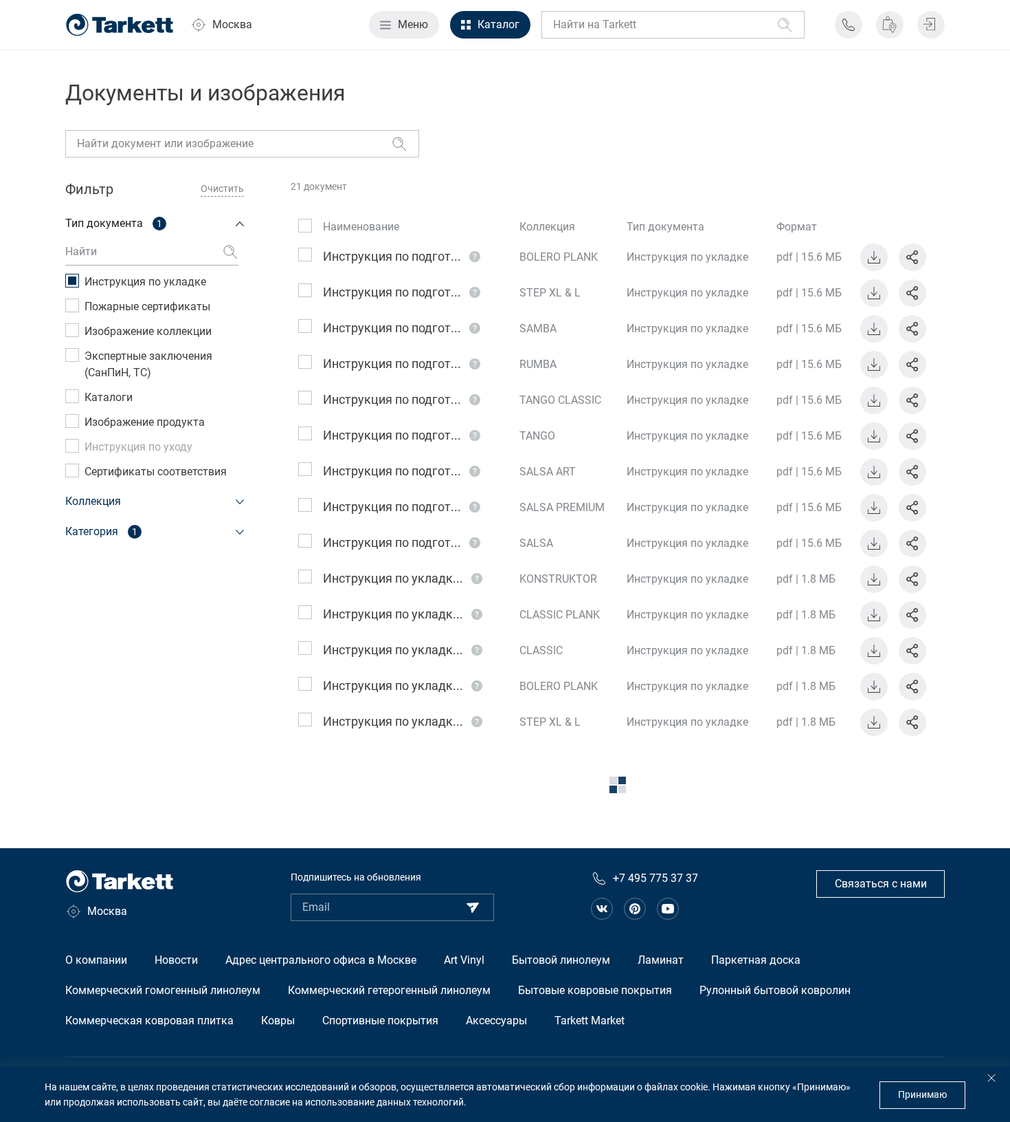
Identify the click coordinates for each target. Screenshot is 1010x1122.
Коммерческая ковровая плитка (149, 1020)
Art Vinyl (464, 960)
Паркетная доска (755, 960)
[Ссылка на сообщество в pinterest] (635, 909)
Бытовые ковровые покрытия (595, 990)
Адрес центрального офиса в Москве (320, 960)
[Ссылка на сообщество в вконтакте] (602, 909)
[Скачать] (874, 257)
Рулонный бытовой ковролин (775, 990)
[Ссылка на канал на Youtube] (668, 909)
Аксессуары (496, 1020)
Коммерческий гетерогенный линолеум (389, 990)
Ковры (278, 1020)
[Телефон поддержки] (848, 25)
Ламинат (661, 960)
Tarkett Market (589, 1020)
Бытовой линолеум (561, 960)
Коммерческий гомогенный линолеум (162, 990)
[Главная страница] (119, 25)
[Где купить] (890, 25)
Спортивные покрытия (380, 1020)
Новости (176, 960)
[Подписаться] (472, 907)
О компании (96, 960)
